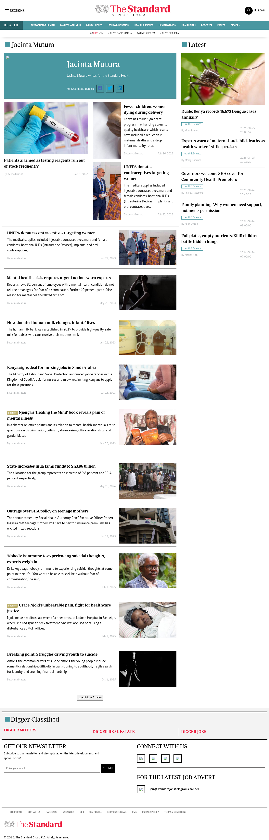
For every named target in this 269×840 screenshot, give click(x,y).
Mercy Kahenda (193, 160)
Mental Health (94, 25)
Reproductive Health (43, 25)
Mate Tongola (192, 130)
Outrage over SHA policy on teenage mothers (47, 511)
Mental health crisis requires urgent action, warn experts (59, 277)
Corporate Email (117, 812)
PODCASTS (206, 25)
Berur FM (171, 33)
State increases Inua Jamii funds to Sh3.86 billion (51, 466)
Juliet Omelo (191, 224)
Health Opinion (167, 25)
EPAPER (221, 25)
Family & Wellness (70, 25)
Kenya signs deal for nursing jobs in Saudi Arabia (51, 367)
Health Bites (189, 25)
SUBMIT (108, 768)
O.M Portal (95, 812)
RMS (134, 812)
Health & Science (143, 25)
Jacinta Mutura (15, 174)
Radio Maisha (121, 33)
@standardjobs (165, 789)
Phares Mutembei (194, 193)
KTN (98, 33)
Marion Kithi (191, 255)
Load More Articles (90, 697)
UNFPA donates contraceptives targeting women (146, 172)
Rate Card (51, 812)
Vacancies (68, 812)
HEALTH (11, 25)
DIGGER (234, 25)
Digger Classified (35, 719)
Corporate (16, 812)
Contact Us (34, 812)
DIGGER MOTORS (20, 730)
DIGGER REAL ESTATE (114, 731)
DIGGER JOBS (193, 731)
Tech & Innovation (119, 25)
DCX (82, 812)
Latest (197, 44)
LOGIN (261, 10)
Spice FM (147, 33)
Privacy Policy (150, 812)
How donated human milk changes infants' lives (51, 322)
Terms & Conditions (175, 812)
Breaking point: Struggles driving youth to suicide (52, 654)
